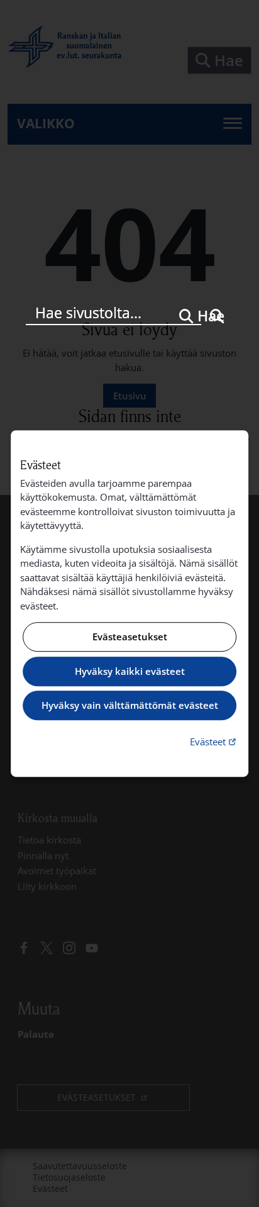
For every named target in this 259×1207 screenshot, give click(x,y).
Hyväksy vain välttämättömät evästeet (129, 705)
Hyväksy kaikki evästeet (130, 671)
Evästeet (214, 741)
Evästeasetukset (129, 637)
